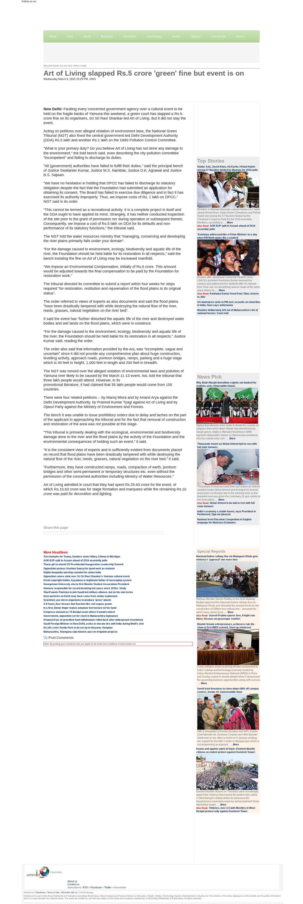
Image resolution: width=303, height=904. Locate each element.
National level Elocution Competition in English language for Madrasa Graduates (224, 521)
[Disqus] (117, 700)
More (230, 222)
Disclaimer (40, 892)
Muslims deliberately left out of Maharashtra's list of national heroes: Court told (227, 312)
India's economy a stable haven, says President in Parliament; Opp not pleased (226, 513)
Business (107, 36)
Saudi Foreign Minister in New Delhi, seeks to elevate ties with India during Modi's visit (93, 623)
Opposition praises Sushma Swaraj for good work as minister (79, 568)
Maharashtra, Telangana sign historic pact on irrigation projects (80, 631)
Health (176, 36)
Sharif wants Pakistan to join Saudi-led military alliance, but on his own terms (88, 592)
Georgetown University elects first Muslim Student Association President (86, 584)
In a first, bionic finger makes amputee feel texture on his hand (79, 607)
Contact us (73, 884)
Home (52, 36)
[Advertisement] (151, 52)
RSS (85, 887)
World (87, 36)
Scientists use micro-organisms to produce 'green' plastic (77, 600)
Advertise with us (69, 892)
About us (72, 881)
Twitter (108, 887)
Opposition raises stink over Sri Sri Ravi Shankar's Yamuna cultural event (86, 576)
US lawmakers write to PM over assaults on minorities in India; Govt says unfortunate (229, 304)
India (70, 36)
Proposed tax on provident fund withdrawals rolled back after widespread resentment (93, 619)
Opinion (196, 36)
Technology (154, 36)
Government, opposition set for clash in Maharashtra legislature (80, 615)
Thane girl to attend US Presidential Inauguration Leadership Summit (83, 564)
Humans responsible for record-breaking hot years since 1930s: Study (84, 588)
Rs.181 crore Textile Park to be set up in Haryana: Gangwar (78, 627)
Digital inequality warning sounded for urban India (72, 572)
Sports (240, 36)
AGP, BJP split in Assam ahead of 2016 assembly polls (75, 560)
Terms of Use (53, 892)
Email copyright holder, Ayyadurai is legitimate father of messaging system (87, 580)
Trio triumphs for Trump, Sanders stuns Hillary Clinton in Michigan (81, 556)
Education (129, 36)
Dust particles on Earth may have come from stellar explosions (80, 596)
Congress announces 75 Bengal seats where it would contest (79, 612)
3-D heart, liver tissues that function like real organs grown (77, 604)
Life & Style (218, 36)
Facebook (96, 887)
